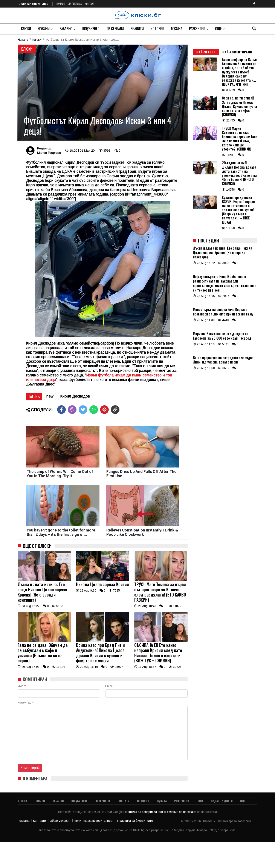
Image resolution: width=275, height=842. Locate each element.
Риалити (137, 28)
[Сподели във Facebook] (61, 409)
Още (218, 28)
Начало (61, 4)
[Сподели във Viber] (72, 409)
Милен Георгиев (49, 152)
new (49, 396)
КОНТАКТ (90, 4)
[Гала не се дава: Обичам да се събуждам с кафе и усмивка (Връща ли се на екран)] (44, 641)
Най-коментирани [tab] (237, 52)
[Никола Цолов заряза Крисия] (102, 580)
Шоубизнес (90, 28)
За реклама (75, 4)
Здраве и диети (222, 801)
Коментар (26, 702)
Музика (176, 28)
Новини (44, 28)
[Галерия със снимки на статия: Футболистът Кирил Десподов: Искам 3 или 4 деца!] (103, 93)
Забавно (66, 28)
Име (22, 686)
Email (109, 686)
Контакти (39, 820)
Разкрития (197, 28)
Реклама (23, 820)
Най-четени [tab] (205, 52)
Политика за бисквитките (135, 820)
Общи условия (60, 820)
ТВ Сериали (115, 28)
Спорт (244, 801)
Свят (200, 801)
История (157, 28)
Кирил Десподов (75, 396)
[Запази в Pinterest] (104, 409)
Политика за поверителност (144, 812)
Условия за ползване (182, 812)
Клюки (26, 28)
